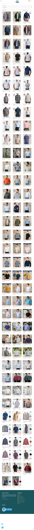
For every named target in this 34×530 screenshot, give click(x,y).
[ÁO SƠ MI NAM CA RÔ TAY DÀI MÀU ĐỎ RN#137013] (17, 377)
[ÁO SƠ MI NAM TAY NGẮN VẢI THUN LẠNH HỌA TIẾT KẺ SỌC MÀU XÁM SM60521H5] (27, 57)
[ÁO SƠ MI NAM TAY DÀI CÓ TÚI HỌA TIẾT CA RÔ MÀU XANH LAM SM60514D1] (7, 98)
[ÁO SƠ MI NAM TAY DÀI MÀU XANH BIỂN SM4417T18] (27, 300)
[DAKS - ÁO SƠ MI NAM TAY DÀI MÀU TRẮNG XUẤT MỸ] (6, 390)
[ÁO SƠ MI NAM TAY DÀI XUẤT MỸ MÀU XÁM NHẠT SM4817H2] (7, 234)
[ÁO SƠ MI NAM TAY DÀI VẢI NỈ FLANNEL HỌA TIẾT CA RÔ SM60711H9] (17, 16)
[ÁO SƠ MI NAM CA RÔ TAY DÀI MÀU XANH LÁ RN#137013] (27, 377)
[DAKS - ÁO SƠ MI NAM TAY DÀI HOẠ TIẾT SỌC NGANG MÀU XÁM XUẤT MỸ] (27, 390)
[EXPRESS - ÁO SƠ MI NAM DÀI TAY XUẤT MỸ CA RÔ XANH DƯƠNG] (27, 326)
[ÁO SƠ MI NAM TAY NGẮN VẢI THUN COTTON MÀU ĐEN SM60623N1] (17, 57)
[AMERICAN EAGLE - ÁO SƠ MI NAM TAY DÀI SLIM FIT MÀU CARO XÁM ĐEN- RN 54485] (17, 441)
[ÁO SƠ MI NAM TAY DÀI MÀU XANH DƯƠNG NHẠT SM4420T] (17, 313)
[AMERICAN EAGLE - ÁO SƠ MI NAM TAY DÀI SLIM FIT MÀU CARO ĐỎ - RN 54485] (6, 454)
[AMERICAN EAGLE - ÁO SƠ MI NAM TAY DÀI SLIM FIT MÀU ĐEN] (17, 467)
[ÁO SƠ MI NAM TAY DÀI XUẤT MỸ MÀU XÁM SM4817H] (17, 234)
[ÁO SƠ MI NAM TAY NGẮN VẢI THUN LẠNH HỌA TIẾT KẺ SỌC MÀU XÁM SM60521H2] (17, 84)
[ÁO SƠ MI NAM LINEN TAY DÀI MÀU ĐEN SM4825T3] (27, 234)
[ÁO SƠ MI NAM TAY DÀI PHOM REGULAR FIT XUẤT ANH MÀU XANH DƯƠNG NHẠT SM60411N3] (17, 125)
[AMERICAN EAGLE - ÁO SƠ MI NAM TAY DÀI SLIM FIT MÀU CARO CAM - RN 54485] (27, 441)
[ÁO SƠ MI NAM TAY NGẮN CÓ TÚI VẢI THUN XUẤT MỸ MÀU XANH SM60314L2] (27, 139)
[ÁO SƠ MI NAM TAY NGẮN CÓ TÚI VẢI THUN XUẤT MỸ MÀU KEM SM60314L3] (17, 139)
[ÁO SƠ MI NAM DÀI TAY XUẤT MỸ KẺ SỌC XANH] (17, 326)
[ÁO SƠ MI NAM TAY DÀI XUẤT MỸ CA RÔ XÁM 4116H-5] (17, 193)
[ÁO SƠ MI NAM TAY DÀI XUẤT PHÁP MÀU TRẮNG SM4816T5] (7, 248)
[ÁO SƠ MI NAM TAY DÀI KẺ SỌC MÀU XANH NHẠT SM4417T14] (6, 313)
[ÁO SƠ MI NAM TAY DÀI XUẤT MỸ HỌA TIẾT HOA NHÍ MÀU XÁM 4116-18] (7, 193)
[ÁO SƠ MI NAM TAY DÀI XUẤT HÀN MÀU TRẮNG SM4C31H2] (7, 166)
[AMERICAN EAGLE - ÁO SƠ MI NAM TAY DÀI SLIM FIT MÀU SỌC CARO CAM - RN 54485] (17, 454)
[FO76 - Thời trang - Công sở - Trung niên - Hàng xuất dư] (17, 1)
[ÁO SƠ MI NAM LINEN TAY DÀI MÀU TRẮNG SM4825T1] (27, 248)
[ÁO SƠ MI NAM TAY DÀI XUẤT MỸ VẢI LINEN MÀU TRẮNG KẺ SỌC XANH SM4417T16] (27, 193)
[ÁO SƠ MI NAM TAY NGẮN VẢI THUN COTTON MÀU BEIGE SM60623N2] (7, 57)
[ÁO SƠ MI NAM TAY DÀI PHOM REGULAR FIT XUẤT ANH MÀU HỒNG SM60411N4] (27, 125)
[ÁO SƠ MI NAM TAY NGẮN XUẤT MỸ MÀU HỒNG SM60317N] (7, 139)
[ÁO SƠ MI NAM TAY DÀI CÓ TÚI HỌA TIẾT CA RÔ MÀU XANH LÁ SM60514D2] (17, 98)
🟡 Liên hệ (19, 503)
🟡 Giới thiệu (19, 495)
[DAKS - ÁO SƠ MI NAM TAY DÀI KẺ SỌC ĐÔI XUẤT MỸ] (17, 390)
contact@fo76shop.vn (6, 499)
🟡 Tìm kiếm (19, 494)
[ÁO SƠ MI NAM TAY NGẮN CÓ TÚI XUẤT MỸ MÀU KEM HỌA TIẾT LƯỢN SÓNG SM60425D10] (27, 98)
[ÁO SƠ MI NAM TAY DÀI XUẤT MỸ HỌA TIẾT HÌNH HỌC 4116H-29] (17, 166)
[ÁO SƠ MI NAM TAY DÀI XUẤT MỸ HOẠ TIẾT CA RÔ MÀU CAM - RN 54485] (6, 467)
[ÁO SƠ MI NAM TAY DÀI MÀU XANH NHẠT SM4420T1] (17, 300)
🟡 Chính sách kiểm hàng (21, 502)
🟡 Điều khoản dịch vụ (21, 496)
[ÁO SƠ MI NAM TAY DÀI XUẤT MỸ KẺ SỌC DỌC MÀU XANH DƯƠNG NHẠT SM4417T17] (7, 207)
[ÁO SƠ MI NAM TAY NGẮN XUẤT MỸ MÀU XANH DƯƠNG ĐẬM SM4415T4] (6, 326)
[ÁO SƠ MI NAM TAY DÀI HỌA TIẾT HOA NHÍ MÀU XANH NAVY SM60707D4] (27, 16)
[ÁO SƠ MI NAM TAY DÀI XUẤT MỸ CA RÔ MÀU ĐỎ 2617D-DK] (27, 467)
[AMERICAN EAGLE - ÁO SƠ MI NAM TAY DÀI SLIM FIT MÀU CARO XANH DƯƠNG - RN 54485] (6, 441)
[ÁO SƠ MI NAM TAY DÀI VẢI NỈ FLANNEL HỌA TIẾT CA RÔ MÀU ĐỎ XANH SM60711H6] (7, 43)
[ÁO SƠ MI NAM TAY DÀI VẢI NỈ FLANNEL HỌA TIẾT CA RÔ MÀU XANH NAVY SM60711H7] (17, 43)
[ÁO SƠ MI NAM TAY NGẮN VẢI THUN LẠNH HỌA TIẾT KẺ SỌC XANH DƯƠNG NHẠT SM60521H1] (7, 84)
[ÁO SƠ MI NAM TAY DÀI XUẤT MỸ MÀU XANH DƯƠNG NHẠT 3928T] (27, 207)
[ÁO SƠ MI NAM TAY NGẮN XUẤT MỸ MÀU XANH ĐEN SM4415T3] (27, 313)
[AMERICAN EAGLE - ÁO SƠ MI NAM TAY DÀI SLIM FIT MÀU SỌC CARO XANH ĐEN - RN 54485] (27, 454)
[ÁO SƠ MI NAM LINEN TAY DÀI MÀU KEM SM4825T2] (17, 248)
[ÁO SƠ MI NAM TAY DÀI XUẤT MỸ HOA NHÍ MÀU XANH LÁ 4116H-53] (27, 166)
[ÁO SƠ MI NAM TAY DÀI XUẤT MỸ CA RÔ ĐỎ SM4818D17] (17, 207)
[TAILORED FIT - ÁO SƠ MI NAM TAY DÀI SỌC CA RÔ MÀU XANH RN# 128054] (6, 377)
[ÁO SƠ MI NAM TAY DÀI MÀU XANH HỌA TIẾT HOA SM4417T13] (6, 300)
